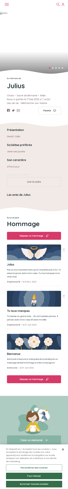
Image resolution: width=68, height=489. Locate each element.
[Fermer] (62, 449)
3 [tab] (57, 69)
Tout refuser (34, 475)
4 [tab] (60, 69)
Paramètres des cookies (34, 467)
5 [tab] (63, 69)
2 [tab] (53, 69)
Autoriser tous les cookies (34, 484)
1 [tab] (50, 69)
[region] (34, 466)
